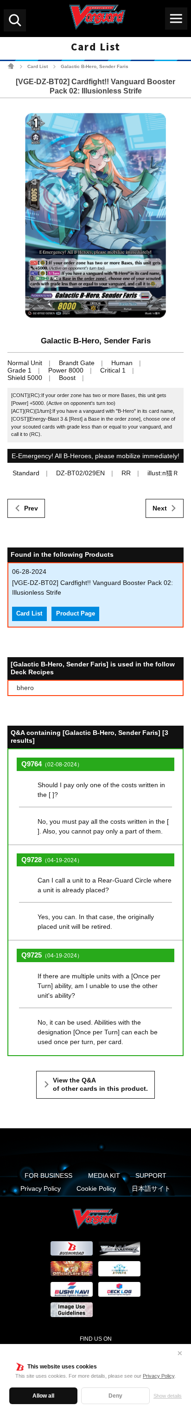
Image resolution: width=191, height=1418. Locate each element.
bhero (25, 687)
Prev (31, 508)
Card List (37, 66)
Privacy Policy (158, 1376)
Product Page (75, 613)
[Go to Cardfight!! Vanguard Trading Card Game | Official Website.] (10, 65)
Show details (167, 1396)
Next (160, 508)
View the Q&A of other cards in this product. (100, 1084)
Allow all (43, 1396)
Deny (115, 1396)
